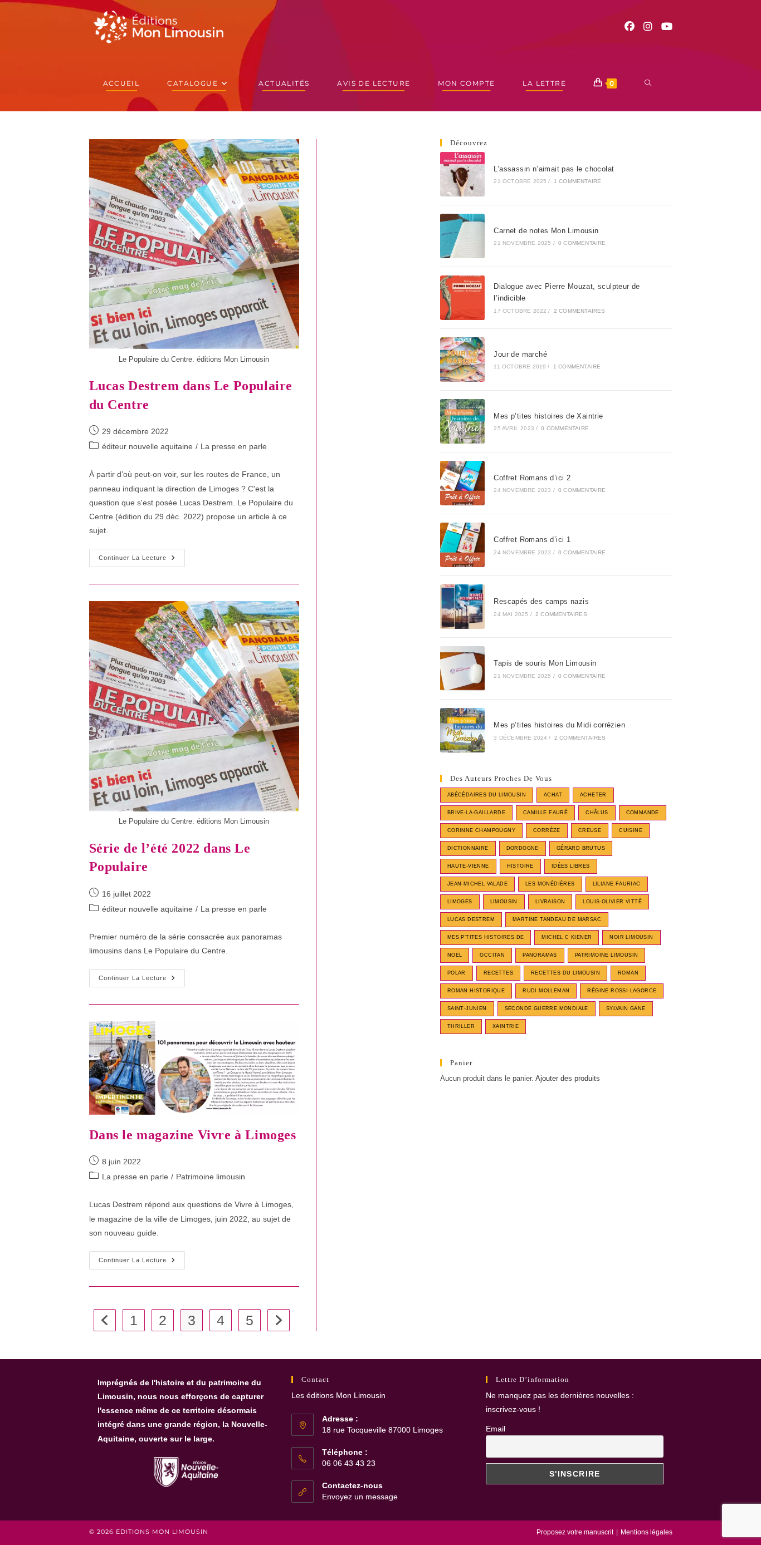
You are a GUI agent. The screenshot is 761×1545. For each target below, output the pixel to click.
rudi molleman (546, 990)
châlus (597, 812)
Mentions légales (646, 1532)
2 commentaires (580, 311)
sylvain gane (626, 1008)
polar (456, 973)
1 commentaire (578, 181)
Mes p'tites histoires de (485, 937)
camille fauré (545, 812)
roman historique (476, 990)
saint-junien (467, 1008)
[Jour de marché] (462, 359)
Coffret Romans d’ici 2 (532, 478)
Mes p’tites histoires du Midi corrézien (559, 725)
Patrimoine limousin (210, 1176)
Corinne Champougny (481, 830)
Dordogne (522, 848)
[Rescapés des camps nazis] (462, 606)
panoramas (540, 955)
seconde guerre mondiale (546, 1008)
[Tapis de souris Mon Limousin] (462, 668)
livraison (550, 901)
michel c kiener (567, 937)
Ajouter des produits (567, 1078)
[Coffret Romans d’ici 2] (462, 483)
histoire (520, 866)
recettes (498, 973)
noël (454, 955)
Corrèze (546, 830)
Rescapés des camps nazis (541, 601)
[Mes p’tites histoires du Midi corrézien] (462, 730)
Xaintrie (505, 1026)
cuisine (630, 830)
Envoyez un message (360, 1496)
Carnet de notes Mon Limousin (546, 231)
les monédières (550, 884)
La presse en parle (234, 446)
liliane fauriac (617, 884)
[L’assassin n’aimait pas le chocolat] (462, 174)
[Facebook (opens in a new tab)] (629, 27)
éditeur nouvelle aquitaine (147, 446)
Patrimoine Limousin (606, 955)
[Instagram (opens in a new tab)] (648, 27)
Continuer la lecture (142, 560)
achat (553, 795)
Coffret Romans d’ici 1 (532, 539)
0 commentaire (582, 243)
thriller (461, 1026)
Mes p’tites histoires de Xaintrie (548, 416)
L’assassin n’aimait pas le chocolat (554, 169)
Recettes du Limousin (565, 973)
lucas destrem (471, 919)
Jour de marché (520, 354)
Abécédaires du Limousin (486, 795)
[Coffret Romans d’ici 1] (462, 545)
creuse (589, 830)
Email (495, 1428)
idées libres (571, 866)
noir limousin (631, 937)
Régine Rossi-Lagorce (621, 990)
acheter (593, 795)
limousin (504, 901)
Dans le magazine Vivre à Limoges (192, 1135)
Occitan (492, 955)
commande (642, 812)
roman (628, 973)
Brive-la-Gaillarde (476, 812)
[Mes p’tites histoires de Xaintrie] (462, 421)
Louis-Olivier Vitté (612, 901)
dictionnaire (468, 848)
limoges (459, 901)
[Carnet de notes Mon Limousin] (462, 236)
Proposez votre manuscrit (574, 1532)
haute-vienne (468, 866)
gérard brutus (581, 848)
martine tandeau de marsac (557, 919)
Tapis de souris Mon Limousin (545, 663)
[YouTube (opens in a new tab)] (667, 27)
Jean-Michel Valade (477, 884)
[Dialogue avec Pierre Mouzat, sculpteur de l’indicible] (462, 297)
